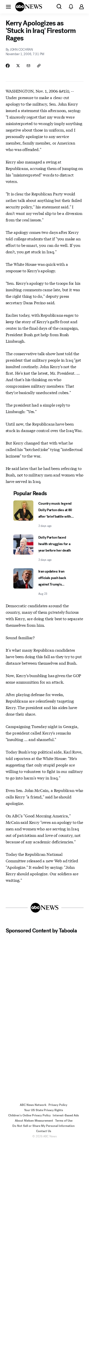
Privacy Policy (57, 1105)
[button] (8, 6)
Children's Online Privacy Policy (29, 1115)
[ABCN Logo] (28, 6)
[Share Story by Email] (28, 65)
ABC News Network (33, 1105)
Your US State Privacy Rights (43, 1110)
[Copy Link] (39, 65)
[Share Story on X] (18, 65)
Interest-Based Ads (66, 1115)
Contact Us (43, 1131)
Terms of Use (63, 1121)
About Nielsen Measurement (34, 1121)
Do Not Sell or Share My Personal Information (43, 1126)
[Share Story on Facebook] (7, 65)
